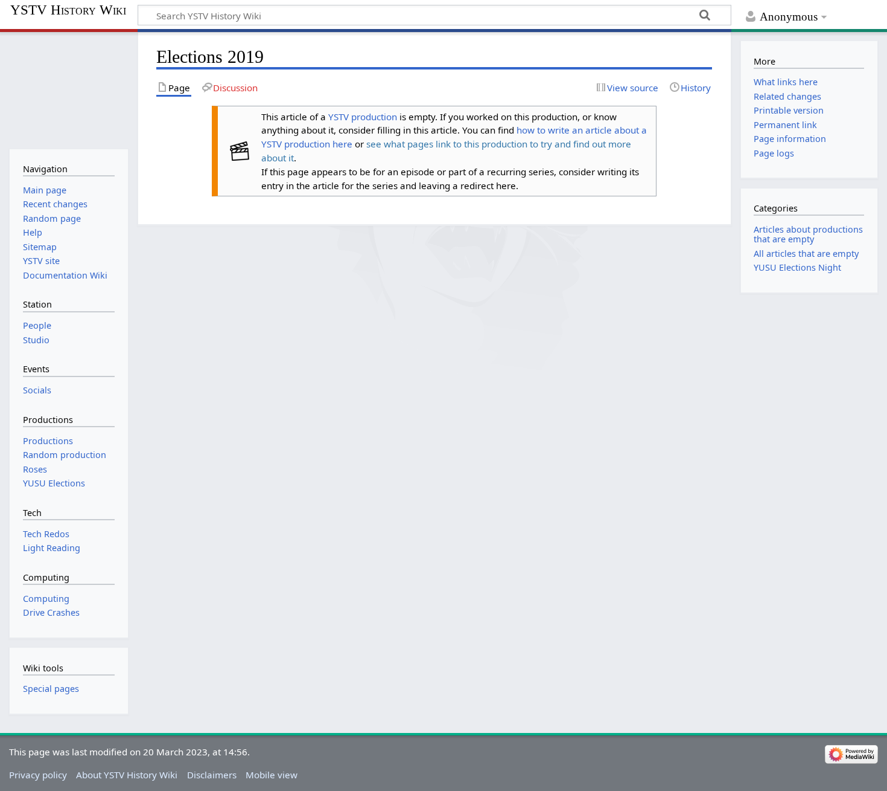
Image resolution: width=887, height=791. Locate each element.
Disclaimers (212, 775)
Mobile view (271, 775)
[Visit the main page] (68, 89)
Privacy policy (38, 775)
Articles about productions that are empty (808, 234)
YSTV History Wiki (68, 10)
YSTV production (362, 117)
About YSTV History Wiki (126, 775)
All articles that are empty (806, 253)
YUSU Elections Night (797, 267)
